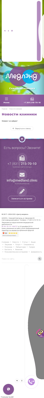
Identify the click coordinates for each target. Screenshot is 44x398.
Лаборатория (21, 247)
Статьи (25, 242)
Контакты (8, 249)
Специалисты (29, 245)
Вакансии (18, 249)
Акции (33, 242)
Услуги (17, 245)
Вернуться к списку (23, 128)
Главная (4, 109)
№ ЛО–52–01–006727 (10, 226)
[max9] (39, 31)
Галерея (32, 247)
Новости (15, 242)
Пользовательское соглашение (16, 252)
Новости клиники (15, 109)
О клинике (5, 242)
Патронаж (8, 247)
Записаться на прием (21, 198)
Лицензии (8, 245)
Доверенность (36, 252)
